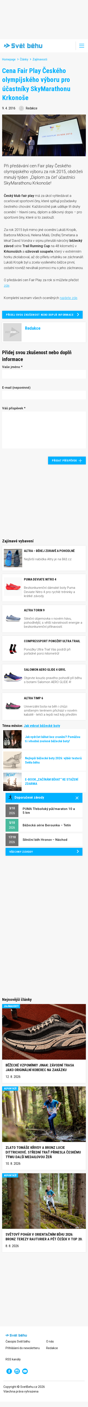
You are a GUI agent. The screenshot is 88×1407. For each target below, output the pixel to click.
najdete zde (68, 298)
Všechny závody (21, 851)
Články (24, 59)
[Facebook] (9, 1371)
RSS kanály (13, 1359)
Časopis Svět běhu (18, 1341)
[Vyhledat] (69, 46)
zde (6, 286)
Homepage (9, 59)
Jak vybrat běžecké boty (42, 726)
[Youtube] (25, 1371)
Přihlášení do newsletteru (23, 1348)
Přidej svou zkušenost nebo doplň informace (40, 314)
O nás (50, 1341)
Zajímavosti (39, 59)
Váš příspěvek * (13, 408)
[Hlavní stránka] (22, 46)
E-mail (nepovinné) (16, 388)
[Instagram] (17, 1371)
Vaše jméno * (12, 367)
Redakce (52, 1348)
